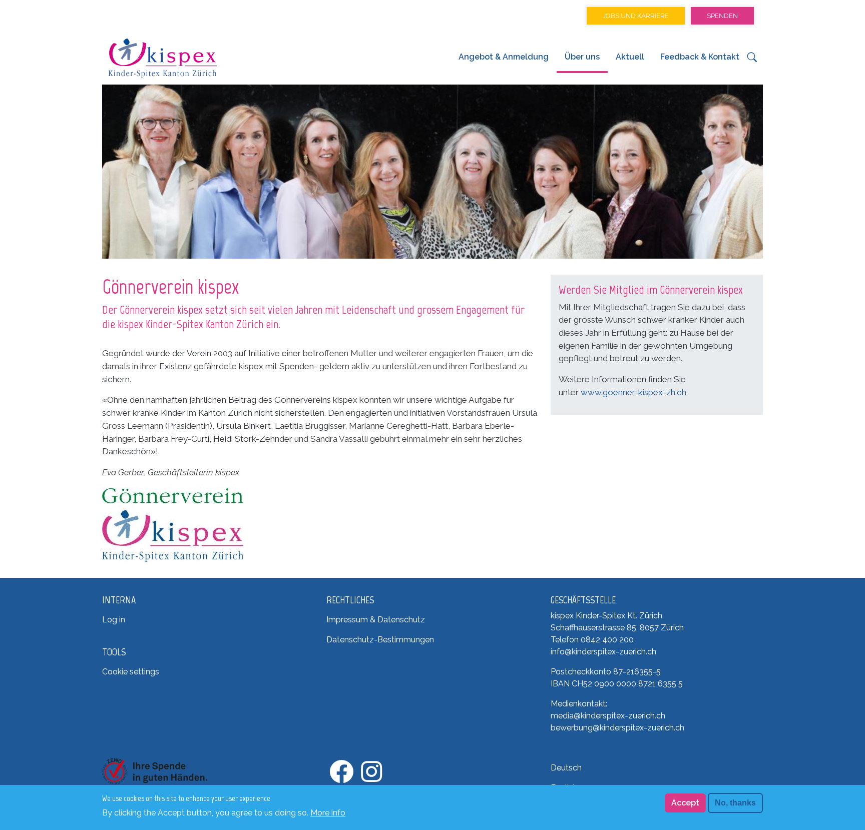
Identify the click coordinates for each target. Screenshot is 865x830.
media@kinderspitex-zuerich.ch (608, 715)
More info (327, 812)
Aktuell (630, 57)
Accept (685, 802)
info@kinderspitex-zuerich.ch (603, 651)
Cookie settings (130, 671)
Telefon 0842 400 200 (592, 639)
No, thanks (735, 802)
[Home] (162, 58)
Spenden (722, 16)
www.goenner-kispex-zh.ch (633, 392)
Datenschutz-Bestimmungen (380, 639)
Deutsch (566, 767)
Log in (113, 619)
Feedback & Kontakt (699, 57)
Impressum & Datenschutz (375, 619)
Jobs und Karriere (636, 16)
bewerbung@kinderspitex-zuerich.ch (617, 727)
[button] (752, 60)
